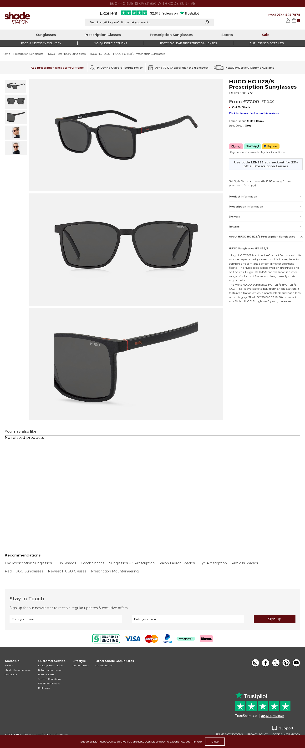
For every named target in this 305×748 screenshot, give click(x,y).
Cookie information (286, 734)
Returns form (46, 674)
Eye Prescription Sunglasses (28, 563)
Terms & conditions (229, 734)
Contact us (11, 674)
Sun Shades (66, 563)
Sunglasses (46, 35)
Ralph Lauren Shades (177, 563)
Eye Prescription (213, 563)
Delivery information (50, 665)
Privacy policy (257, 734)
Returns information (50, 670)
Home (6, 54)
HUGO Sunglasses (255, 284)
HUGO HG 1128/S (99, 54)
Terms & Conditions (49, 679)
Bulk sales (44, 688)
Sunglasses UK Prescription (132, 563)
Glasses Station (104, 665)
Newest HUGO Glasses (67, 571)
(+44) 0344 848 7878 (284, 14)
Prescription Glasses (103, 35)
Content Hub (80, 665)
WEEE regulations (49, 683)
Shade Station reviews (18, 670)
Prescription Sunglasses (171, 35)
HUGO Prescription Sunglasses (66, 54)
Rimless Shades (245, 563)
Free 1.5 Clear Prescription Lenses (188, 43)
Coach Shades (92, 563)
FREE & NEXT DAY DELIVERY (41, 43)
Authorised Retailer (266, 43)
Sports (227, 35)
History (9, 665)
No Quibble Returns (110, 43)
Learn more (194, 741)
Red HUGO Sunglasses (24, 571)
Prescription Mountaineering (115, 571)
